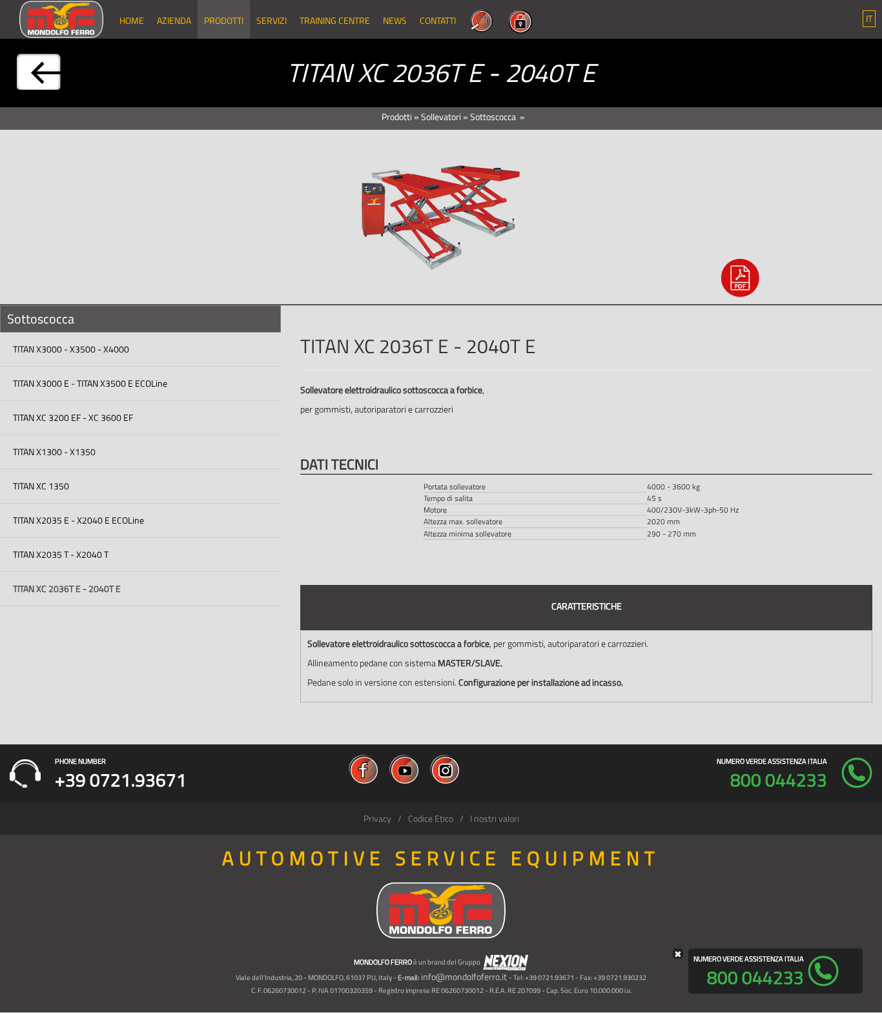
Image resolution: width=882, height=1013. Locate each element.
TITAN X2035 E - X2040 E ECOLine (78, 520)
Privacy (377, 818)
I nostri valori (494, 818)
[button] (869, 18)
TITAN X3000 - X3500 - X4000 (71, 349)
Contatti (438, 20)
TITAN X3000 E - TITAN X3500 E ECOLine (90, 383)
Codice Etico (430, 818)
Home (131, 20)
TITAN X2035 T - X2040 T (60, 554)
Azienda (174, 20)
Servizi (271, 20)
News (395, 20)
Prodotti (223, 20)
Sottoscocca (494, 116)
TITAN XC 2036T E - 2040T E (67, 588)
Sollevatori (441, 116)
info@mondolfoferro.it (464, 976)
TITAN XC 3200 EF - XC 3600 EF (73, 417)
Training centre (335, 20)
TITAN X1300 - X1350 (54, 451)
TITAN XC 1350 (41, 486)
